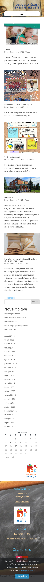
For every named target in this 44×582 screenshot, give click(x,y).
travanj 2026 (10, 348)
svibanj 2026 (9, 344)
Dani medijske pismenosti (15, 318)
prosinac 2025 (10, 363)
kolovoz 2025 (10, 379)
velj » (13, 457)
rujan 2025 (9, 375)
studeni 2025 (10, 367)
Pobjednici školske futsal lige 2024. (19, 105)
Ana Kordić (10, 52)
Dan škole (8, 198)
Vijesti (27, 52)
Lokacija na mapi (22, 502)
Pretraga (35, 302)
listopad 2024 (10, 419)
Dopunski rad (10, 330)
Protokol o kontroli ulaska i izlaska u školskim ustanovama (20, 260)
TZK (26, 107)
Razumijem (22, 576)
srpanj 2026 (9, 336)
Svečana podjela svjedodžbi (16, 326)
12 (36, 442)
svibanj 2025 (9, 391)
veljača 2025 (10, 403)
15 (16, 446)
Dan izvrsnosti (10, 322)
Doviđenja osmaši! (12, 314)
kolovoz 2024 (10, 427)
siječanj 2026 (9, 360)
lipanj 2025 (9, 387)
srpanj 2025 (9, 383)
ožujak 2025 (9, 399)
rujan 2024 (9, 423)
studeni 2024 (10, 415)
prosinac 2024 (10, 411)
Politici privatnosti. (27, 570)
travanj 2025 (10, 395)
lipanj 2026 (9, 340)
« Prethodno (9, 298)
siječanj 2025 (9, 407)
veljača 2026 (10, 356)
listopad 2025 (10, 371)
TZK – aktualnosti (12, 157)
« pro (6, 457)
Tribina (7, 49)
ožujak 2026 (9, 352)
